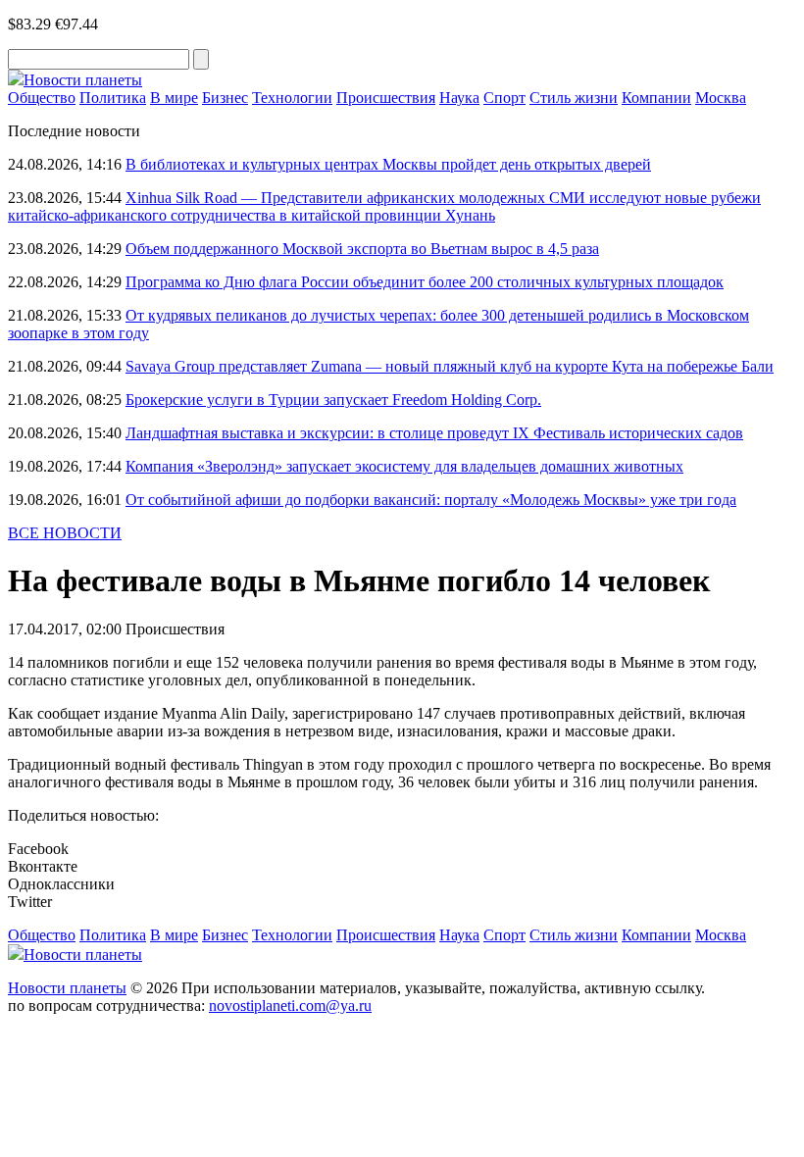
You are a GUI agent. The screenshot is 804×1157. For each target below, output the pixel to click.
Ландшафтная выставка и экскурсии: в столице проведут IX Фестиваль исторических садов (434, 433)
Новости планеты (67, 988)
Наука (459, 97)
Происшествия (385, 97)
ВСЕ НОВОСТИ (65, 533)
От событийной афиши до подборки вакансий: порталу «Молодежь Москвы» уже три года (431, 499)
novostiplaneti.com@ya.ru (290, 1005)
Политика (112, 97)
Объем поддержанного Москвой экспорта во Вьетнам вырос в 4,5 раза (362, 248)
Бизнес (225, 97)
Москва (720, 97)
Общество (41, 97)
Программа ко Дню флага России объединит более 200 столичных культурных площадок (425, 282)
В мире (174, 97)
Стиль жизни (573, 97)
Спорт (504, 97)
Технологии (292, 97)
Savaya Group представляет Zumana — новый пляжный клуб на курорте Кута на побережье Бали (450, 366)
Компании (656, 97)
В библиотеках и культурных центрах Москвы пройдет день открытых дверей (388, 164)
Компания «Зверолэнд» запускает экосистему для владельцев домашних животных (404, 466)
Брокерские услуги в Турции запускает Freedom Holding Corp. (333, 399)
